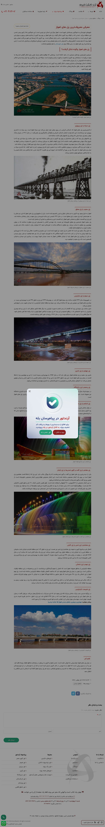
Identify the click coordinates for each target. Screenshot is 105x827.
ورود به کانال (60, 432)
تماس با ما (44, 432)
